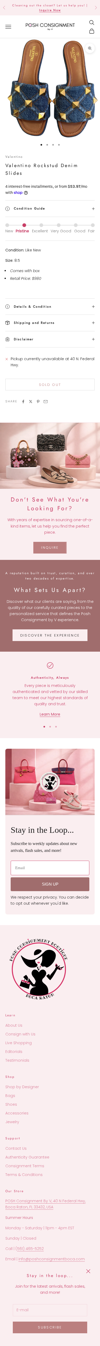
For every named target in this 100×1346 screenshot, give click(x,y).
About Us (13, 1025)
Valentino (14, 156)
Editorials (13, 1051)
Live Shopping (18, 1043)
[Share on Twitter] (31, 401)
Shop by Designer (22, 1087)
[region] (50, 689)
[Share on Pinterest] (38, 401)
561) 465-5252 (30, 1248)
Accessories (17, 1113)
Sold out (50, 384)
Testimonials (17, 1060)
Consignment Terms (24, 1166)
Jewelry (12, 1122)
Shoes (11, 1104)
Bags (10, 1095)
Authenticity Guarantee (27, 1157)
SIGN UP (50, 884)
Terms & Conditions (24, 1174)
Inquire (50, 547)
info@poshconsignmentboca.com (51, 1259)
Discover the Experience (50, 635)
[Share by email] (45, 401)
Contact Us (16, 1148)
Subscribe (50, 1327)
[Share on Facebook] (23, 401)
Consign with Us (20, 1034)
